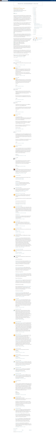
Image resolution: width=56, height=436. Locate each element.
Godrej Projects (17, 354)
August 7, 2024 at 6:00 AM (20, 319)
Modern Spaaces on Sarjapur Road (20, 273)
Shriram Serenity (17, 351)
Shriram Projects (17, 348)
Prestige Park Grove (18, 187)
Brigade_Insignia (18, 321)
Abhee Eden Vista (18, 409)
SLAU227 (20, 18)
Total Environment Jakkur (19, 249)
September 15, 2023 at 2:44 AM (21, 212)
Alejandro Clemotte (18, 145)
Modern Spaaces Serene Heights (19, 292)
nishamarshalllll (17, 380)
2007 (34, 34)
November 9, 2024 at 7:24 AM (20, 426)
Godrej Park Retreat (18, 357)
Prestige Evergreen (18, 393)
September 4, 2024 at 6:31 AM (20, 371)
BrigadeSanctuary (18, 309)
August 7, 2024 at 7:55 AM (20, 346)
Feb (34, 31)
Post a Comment (15, 428)
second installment (17, 54)
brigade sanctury (20, 368)
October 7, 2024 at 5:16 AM (20, 406)
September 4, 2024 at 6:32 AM (20, 378)
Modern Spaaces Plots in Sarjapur (27, 286)
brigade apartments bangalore (19, 374)
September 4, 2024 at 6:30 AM (20, 365)
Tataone (16, 298)
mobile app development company (20, 178)
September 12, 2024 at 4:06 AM (21, 394)
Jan (34, 32)
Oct (34, 17)
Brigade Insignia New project (19, 322)
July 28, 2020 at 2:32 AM (19, 179)
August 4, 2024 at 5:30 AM (20, 307)
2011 (34, 10)
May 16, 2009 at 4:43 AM (19, 86)
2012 (34, 9)
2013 (34, 8)
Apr (34, 29)
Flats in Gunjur (17, 418)
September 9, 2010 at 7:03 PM (20, 166)
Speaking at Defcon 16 (37, 23)
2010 (34, 11)
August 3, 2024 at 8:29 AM (20, 296)
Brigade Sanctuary (22, 361)
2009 (34, 12)
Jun (34, 21)
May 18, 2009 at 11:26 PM (20, 143)
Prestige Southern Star (18, 207)
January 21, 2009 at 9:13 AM (20, 75)
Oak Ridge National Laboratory (19, 11)
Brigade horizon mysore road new (19, 193)
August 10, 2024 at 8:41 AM (20, 358)
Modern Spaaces (17, 255)
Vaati (16, 157)
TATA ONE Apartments (18, 299)
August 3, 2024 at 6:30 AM (20, 247)
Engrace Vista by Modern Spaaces (20, 267)
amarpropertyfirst (18, 396)
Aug (35, 19)
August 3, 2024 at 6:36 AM (20, 253)
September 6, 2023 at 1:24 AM (20, 191)
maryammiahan (17, 175)
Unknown (17, 77)
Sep (34, 18)
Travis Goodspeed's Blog (28, 3)
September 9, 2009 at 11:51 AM (21, 155)
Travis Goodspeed (18, 61)
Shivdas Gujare (17, 66)
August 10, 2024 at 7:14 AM (20, 352)
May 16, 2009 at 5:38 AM (19, 99)
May (35, 22)
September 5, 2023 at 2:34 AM (20, 185)
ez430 (17, 57)
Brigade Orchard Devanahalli (19, 335)
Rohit (16, 168)
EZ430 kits (17, 16)
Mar (35, 30)
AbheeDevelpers (17, 408)
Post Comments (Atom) (19, 431)
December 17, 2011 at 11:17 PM (21, 173)
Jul (34, 20)
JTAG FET (30, 34)
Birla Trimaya (17, 182)
